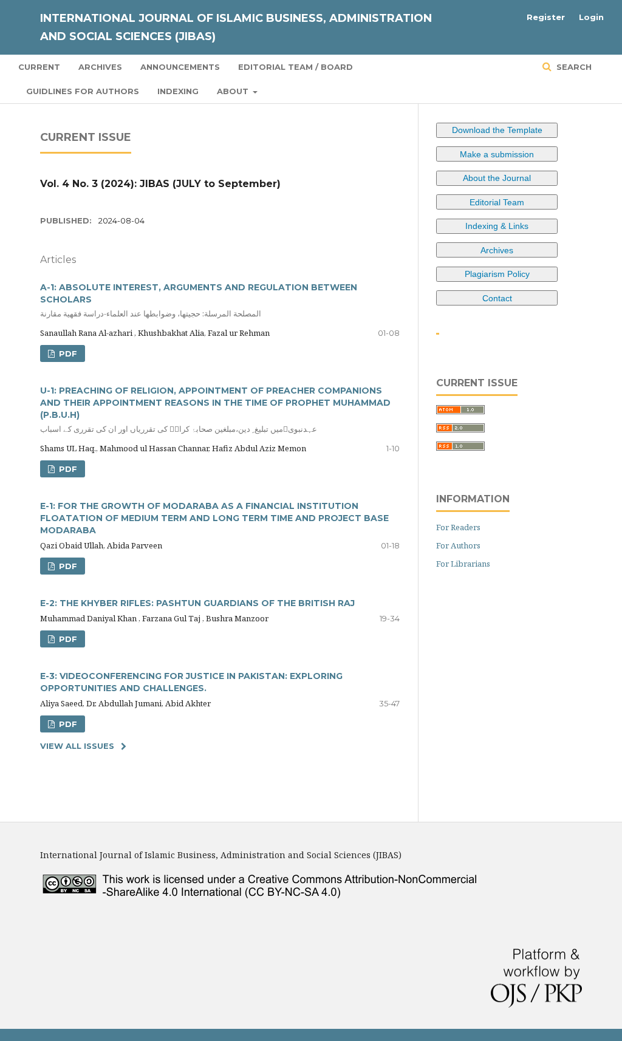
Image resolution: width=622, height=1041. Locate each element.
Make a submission (497, 154)
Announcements (180, 67)
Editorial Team (497, 202)
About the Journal (497, 178)
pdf (66, 353)
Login (591, 17)
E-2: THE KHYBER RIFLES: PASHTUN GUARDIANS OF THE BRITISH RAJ (197, 603)
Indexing (178, 91)
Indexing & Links (496, 226)
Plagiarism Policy (497, 274)
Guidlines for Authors (82, 91)
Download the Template (497, 130)
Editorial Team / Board (295, 67)
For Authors (458, 545)
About (234, 91)
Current (39, 67)
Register (546, 17)
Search (573, 67)
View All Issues (77, 746)
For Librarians (463, 563)
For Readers (458, 527)
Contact (497, 298)
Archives (100, 67)
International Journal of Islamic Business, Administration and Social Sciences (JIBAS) (236, 27)
